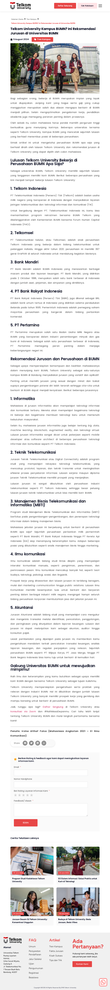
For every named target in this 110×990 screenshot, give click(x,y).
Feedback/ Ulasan (22, 800)
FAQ (32, 940)
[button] (25, 743)
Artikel (54, 940)
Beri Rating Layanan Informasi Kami (31, 791)
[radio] (15, 795)
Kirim (26, 822)
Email (16, 767)
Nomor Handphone (23, 779)
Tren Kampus (31, 19)
